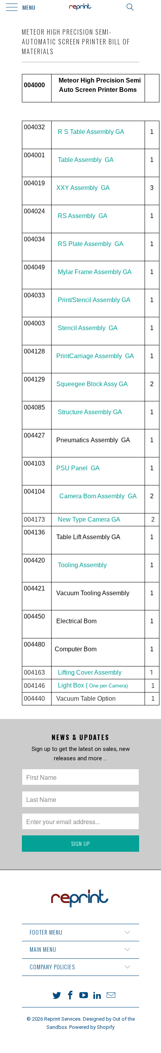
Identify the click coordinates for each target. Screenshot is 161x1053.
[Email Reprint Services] (111, 996)
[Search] (129, 7)
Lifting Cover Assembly (89, 672)
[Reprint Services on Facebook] (70, 996)
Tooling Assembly (82, 565)
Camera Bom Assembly (92, 496)
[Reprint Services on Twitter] (57, 996)
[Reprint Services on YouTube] (84, 996)
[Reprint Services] (80, 8)
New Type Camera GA (89, 519)
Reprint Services (62, 1019)
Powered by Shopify (91, 1027)
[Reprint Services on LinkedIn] (98, 996)
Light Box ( (93, 685)
